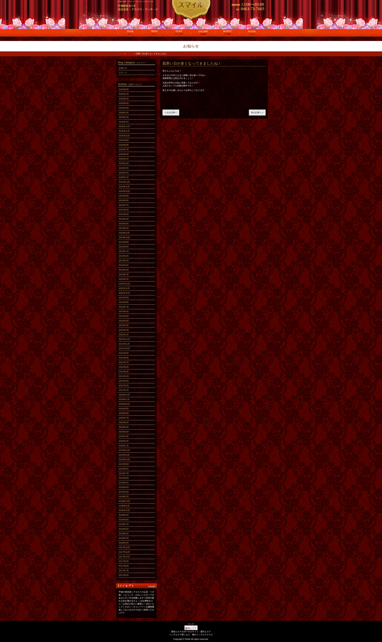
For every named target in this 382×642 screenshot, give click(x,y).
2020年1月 (124, 445)
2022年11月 (124, 288)
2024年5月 (124, 214)
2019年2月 (124, 492)
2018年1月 (124, 543)
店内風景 (203, 32)
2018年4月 (124, 538)
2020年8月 (124, 413)
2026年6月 (124, 98)
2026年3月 (124, 112)
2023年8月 (124, 246)
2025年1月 (124, 177)
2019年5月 (124, 482)
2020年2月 (124, 441)
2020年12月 (124, 395)
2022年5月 (124, 316)
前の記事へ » (257, 112)
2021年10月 (124, 348)
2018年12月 (124, 501)
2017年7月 (124, 570)
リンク (191, 624)
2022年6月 (124, 311)
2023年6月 (124, 256)
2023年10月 (124, 237)
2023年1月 (124, 279)
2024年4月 (124, 219)
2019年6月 (124, 478)
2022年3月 (124, 325)
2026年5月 (124, 103)
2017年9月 (124, 561)
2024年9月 (124, 196)
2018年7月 (124, 524)
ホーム (130, 32)
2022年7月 (124, 307)
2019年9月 (124, 464)
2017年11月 (124, 552)
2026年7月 (124, 94)
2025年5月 (124, 159)
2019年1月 (124, 496)
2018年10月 (124, 510)
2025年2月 (124, 172)
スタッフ (179, 32)
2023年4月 (124, 265)
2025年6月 (124, 154)
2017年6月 (124, 575)
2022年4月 (124, 321)
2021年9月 (124, 353)
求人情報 (227, 32)
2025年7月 (124, 149)
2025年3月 (124, 168)
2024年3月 (124, 223)
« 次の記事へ (171, 112)
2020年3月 (124, 436)
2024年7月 (124, 205)
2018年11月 (124, 506)
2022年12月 (124, 283)
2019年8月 (124, 469)
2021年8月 (124, 358)
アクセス (252, 32)
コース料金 (154, 32)
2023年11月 (124, 233)
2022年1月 (124, 334)
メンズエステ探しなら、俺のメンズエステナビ (191, 634)
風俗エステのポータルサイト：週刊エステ (191, 631)
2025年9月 (124, 140)
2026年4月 (124, 108)
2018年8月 (124, 519)
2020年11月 (124, 399)
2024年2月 (124, 228)
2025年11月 (124, 131)
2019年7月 (124, 473)
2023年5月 (124, 260)
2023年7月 (124, 251)
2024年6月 (124, 209)
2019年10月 (124, 459)
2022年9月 (124, 297)
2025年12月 (124, 126)
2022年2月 (124, 330)
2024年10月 (124, 191)
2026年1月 (124, 122)
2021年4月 (124, 376)
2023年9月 (124, 242)
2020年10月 (124, 404)
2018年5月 (124, 533)
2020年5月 (124, 427)
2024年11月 (124, 186)
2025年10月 (124, 135)
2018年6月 (124, 529)
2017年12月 (124, 547)
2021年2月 (124, 385)
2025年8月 (124, 145)
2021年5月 (124, 371)
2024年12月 (124, 182)
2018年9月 (124, 515)
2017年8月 (124, 566)
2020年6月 (124, 422)
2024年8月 (124, 200)
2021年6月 (124, 367)
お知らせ (123, 68)
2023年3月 (124, 270)
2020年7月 (124, 418)
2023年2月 (124, 274)
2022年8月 (124, 302)
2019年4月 (124, 487)
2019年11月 (124, 455)
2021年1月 (124, 390)
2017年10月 (124, 556)
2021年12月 (124, 339)
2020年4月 (124, 432)
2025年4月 (124, 163)
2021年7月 (124, 362)
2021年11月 (124, 344)
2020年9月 (124, 408)
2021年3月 (124, 381)
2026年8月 (124, 89)
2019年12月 (124, 450)
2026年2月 (124, 117)
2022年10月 (124, 293)
